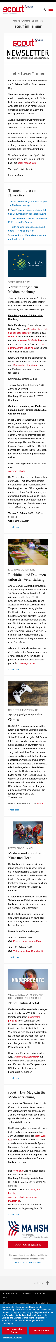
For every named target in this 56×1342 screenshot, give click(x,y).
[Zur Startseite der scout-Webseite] (18, 9)
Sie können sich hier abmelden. (28, 1262)
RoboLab (12, 336)
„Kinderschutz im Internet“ (26, 365)
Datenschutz (26, 1293)
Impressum (40, 1293)
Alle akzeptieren (41, 1330)
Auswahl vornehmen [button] (12, 1338)
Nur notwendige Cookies (14, 1330)
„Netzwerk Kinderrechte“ (26, 1056)
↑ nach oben (13, 527)
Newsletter (18, 1170)
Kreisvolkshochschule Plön (27, 941)
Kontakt (6, 1297)
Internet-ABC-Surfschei (29, 340)
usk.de (40, 803)
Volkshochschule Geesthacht (28, 951)
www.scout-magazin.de (28, 1244)
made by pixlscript (41, 1303)
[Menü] (50, 9)
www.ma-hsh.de (16, 471)
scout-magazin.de (27, 163)
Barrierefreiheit (10, 1293)
